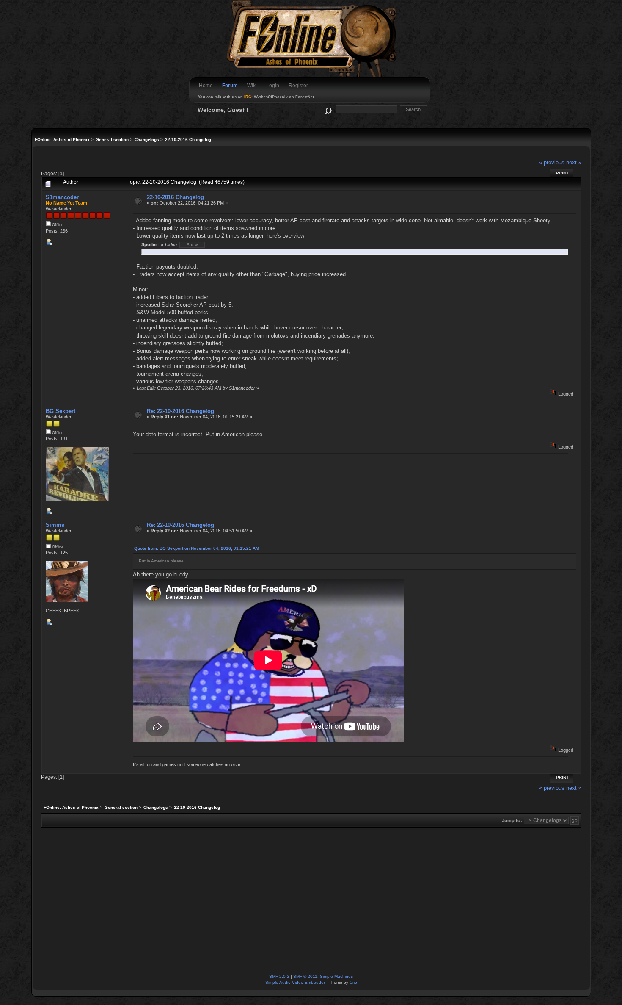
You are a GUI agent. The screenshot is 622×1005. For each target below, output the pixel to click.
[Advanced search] (328, 109)
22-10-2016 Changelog (175, 197)
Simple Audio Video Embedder (295, 982)
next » (573, 162)
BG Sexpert (60, 411)
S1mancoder (62, 197)
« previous (551, 162)
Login (272, 85)
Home (206, 85)
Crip (353, 982)
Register (298, 85)
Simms (55, 525)
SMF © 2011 (305, 976)
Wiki (252, 85)
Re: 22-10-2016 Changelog (180, 411)
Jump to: (512, 820)
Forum (230, 85)
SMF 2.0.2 (279, 976)
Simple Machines (336, 976)
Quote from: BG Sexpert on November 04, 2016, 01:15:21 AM (196, 548)
